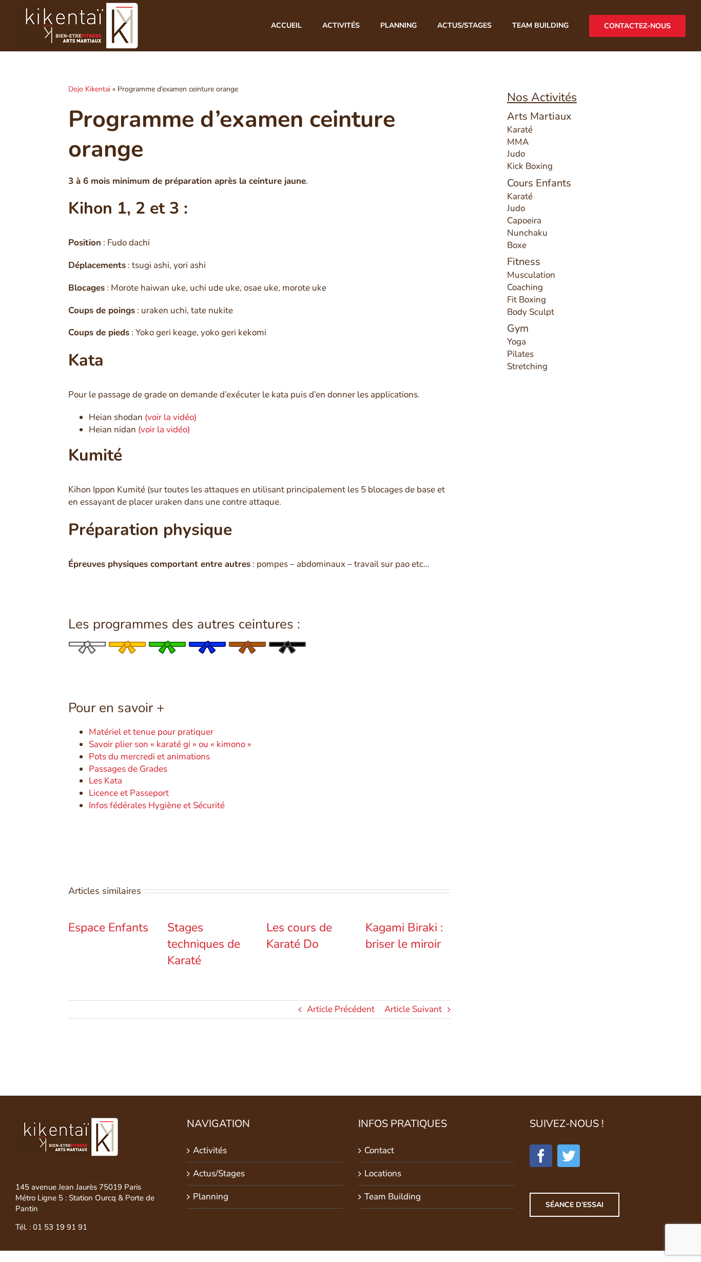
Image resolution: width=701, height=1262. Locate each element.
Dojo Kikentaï (89, 89)
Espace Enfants (108, 927)
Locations (382, 1173)
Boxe (517, 245)
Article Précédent (341, 1009)
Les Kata (105, 781)
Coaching (525, 287)
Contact (379, 1150)
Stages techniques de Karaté (203, 944)
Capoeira (524, 220)
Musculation (531, 275)
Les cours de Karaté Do (299, 936)
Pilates (520, 354)
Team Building (392, 1196)
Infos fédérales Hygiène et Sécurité (157, 805)
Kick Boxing (530, 166)
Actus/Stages (219, 1173)
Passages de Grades (128, 769)
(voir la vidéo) (171, 417)
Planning (210, 1196)
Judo (516, 154)
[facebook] (541, 1155)
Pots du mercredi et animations (149, 756)
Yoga (516, 342)
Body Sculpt (530, 312)
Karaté (520, 130)
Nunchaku (527, 233)
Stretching (527, 366)
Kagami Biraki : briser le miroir (404, 936)
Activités (210, 1150)
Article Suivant (413, 1009)
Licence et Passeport (129, 793)
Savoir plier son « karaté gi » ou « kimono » (170, 744)
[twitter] (568, 1155)
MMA (518, 142)
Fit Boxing (526, 299)
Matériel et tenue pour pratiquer (151, 732)
